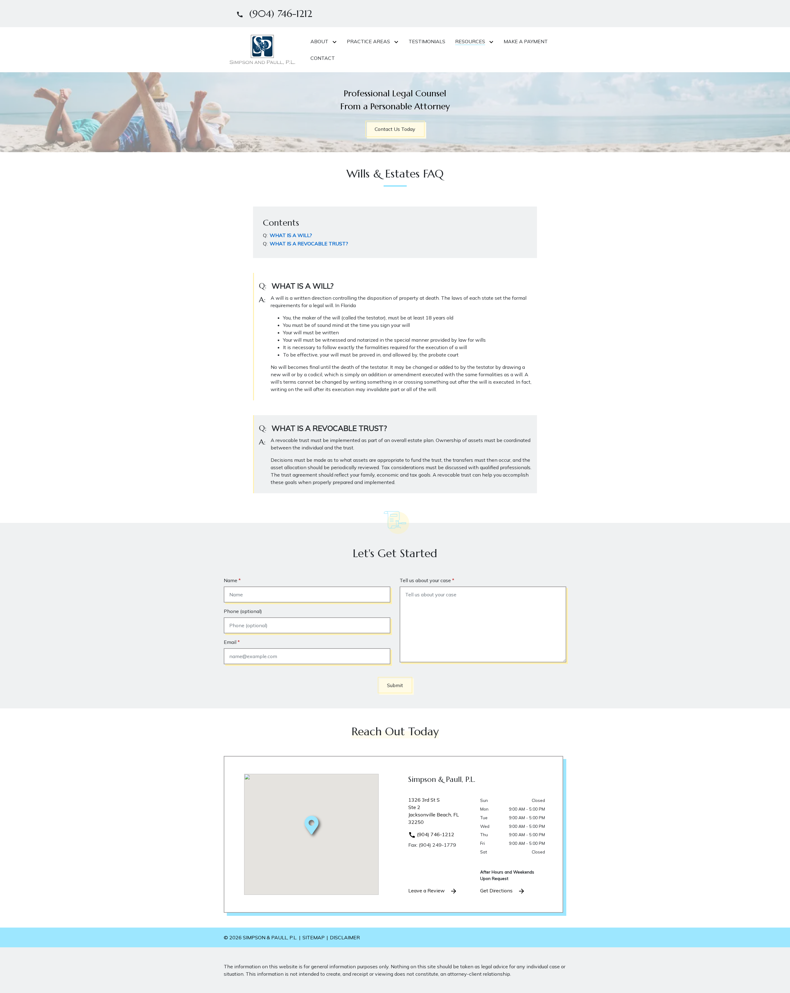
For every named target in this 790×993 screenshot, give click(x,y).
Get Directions (497, 890)
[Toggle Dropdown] (336, 42)
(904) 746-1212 (435, 834)
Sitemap (313, 937)
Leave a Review (427, 890)
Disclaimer (345, 937)
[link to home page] (262, 49)
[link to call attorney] (272, 13)
